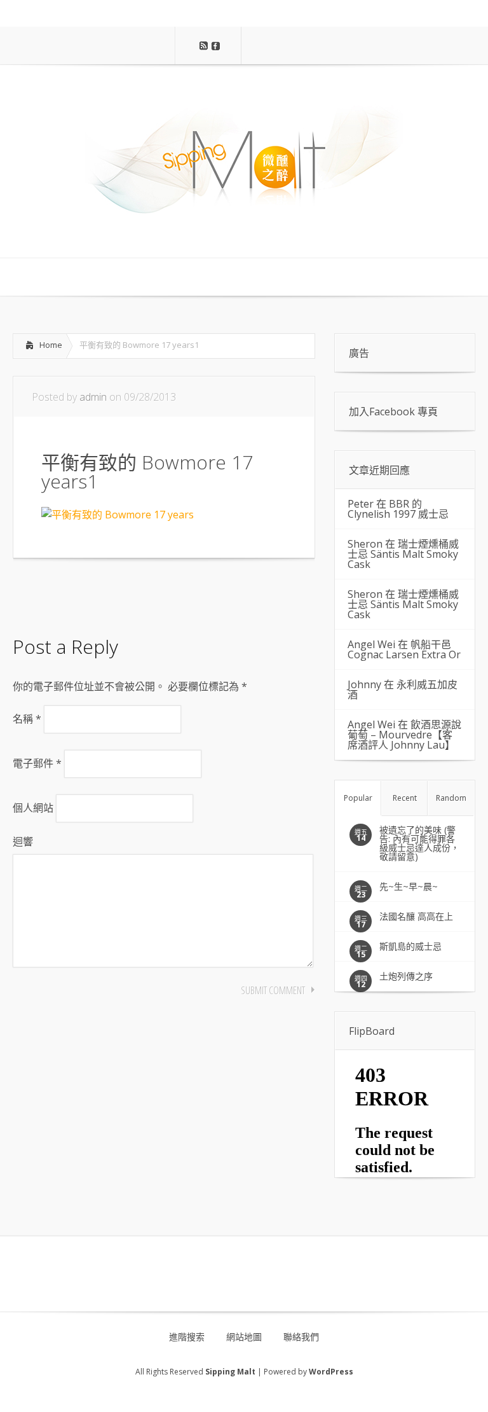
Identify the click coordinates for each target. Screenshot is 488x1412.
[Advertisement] (114, 593)
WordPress (331, 1371)
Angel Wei (371, 644)
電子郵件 (37, 763)
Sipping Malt (230, 1371)
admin (93, 397)
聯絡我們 (301, 1336)
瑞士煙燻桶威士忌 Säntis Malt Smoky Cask (403, 554)
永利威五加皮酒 (403, 689)
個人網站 (33, 808)
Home (50, 344)
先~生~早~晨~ (408, 886)
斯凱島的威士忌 (410, 946)
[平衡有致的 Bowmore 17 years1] (117, 515)
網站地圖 (244, 1336)
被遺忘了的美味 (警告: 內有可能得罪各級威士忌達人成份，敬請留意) (419, 843)
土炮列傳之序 (406, 976)
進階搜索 (187, 1336)
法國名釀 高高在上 (416, 916)
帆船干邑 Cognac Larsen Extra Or (404, 649)
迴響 (23, 841)
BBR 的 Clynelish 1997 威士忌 (398, 509)
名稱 (27, 719)
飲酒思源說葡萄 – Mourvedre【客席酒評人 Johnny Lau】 (404, 734)
